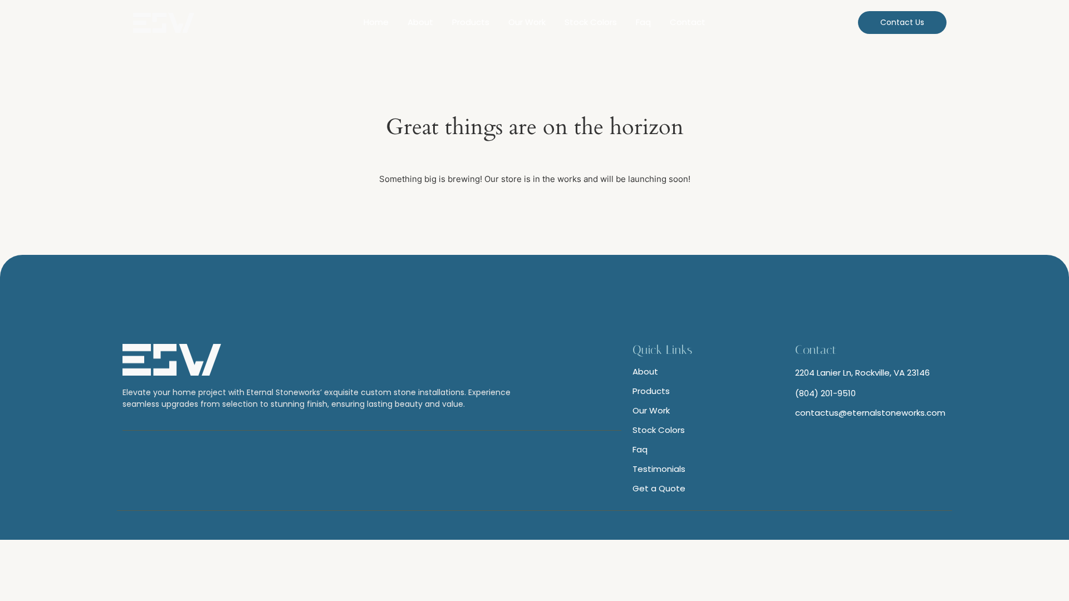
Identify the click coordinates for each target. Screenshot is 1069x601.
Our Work (527, 22)
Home (376, 22)
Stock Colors (591, 22)
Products (470, 22)
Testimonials (658, 469)
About (420, 22)
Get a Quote (658, 488)
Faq (643, 22)
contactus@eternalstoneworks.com (870, 412)
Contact (687, 22)
